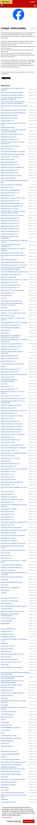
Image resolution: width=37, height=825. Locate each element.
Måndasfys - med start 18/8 (8, 277)
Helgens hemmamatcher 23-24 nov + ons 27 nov (14, 410)
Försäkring (4, 593)
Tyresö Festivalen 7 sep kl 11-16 (9, 450)
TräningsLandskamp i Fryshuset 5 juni (11, 764)
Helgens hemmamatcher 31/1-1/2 (10, 165)
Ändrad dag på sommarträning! (9, 601)
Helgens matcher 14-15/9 (8, 442)
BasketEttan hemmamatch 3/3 (9, 497)
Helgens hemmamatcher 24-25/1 (10, 170)
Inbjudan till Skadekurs (7, 741)
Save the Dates (5, 333)
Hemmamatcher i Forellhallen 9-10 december (13, 535)
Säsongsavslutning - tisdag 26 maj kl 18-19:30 (13, 110)
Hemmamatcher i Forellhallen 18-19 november (13, 543)
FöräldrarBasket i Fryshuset (8, 784)
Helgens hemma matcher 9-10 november (12, 416)
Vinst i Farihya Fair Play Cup (8, 618)
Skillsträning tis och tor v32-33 (9, 282)
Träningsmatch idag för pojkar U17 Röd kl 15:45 (14, 265)
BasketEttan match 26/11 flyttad (9, 208)
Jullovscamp (4, 585)
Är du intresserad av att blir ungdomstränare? (13, 550)
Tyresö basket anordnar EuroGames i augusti (13, 762)
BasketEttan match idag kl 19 (9, 408)
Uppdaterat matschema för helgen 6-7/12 (12, 203)
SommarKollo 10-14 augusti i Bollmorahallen (13, 779)
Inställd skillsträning (6, 295)
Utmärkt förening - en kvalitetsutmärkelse (12, 693)
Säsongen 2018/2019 (6, 609)
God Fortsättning (5, 730)
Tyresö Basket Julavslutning (8, 533)
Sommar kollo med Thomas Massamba (11, 565)
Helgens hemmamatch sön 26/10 (10, 226)
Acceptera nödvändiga (14, 821)
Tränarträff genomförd (7, 690)
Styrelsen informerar (6, 651)
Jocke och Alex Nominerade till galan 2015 (12, 792)
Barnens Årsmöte (5, 330)
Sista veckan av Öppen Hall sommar (10, 285)
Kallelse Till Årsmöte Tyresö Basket (10, 771)
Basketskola (4, 643)
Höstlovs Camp (5, 743)
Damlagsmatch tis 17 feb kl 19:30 (10, 157)
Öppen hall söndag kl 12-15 (8, 466)
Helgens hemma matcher (7, 127)
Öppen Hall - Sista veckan (8, 455)
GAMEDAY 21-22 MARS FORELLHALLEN (12, 134)
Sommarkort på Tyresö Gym (8, 711)
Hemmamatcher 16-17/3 (7, 485)
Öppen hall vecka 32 (6, 558)
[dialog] (18, 814)
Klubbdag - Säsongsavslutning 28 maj (11, 567)
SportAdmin (4, 384)
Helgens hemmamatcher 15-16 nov (10, 218)
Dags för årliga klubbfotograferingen (11, 738)
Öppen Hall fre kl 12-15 (7, 474)
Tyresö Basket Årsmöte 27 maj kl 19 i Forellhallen (14, 469)
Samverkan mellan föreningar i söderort (11, 685)
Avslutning (4, 756)
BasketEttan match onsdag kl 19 (9, 349)
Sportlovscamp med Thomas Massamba (12, 499)
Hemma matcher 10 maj (7, 315)
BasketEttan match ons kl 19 (8, 137)
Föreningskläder (5, 590)
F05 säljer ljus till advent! (7, 634)
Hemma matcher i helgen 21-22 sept (10, 439)
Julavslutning (4, 799)
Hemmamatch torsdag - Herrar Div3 (10, 369)
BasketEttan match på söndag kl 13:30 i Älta (13, 154)
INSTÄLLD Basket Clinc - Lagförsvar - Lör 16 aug (14, 279)
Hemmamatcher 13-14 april (8, 471)
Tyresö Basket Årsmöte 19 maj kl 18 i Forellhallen (14, 322)
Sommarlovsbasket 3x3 (7, 714)
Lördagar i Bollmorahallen (13, 28)
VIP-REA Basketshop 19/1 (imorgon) (11, 727)
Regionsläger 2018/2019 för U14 (9, 598)
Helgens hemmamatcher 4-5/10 (9, 234)
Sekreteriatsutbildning (7, 746)
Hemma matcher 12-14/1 (7, 519)
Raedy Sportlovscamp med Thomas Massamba (14, 374)
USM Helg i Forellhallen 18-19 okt (10, 228)
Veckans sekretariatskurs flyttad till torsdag (13, 262)
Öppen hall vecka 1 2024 (7, 525)
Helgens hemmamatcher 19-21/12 (10, 192)
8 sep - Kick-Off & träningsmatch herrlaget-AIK (13, 447)
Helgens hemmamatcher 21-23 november (12, 215)
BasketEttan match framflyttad (9, 541)
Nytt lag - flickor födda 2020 (8, 178)
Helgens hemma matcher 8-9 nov (10, 220)
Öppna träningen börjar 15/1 (8, 629)
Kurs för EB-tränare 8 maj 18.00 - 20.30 (11, 662)
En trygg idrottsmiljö (6, 621)
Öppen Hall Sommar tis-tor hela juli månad (12, 290)
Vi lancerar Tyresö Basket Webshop (10, 190)
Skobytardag (4, 698)
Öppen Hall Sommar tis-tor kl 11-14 (10, 287)
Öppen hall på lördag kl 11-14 (9, 413)
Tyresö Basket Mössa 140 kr (8, 802)
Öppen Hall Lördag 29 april (8, 570)
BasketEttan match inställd (8, 538)
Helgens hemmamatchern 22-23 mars (11, 346)
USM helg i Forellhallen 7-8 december (11, 405)
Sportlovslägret (5, 722)
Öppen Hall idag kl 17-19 (7, 293)
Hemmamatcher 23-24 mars (8, 479)
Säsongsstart (4, 705)
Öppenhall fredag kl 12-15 (8, 494)
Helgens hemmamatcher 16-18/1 (10, 172)
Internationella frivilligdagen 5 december (12, 582)
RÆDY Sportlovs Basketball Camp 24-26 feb (13, 151)
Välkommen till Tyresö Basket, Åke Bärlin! (12, 95)
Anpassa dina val (7, 817)
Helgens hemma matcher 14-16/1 (10, 371)
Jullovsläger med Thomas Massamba (11, 527)
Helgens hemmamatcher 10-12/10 (10, 231)
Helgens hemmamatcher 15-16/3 (10, 356)
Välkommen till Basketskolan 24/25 (10, 463)
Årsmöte (3, 719)
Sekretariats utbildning (7, 437)
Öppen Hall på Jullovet (7, 187)
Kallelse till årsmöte (6, 656)
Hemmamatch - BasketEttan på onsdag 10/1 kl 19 (14, 522)
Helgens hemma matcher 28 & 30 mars (11, 344)
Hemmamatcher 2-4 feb (7, 511)
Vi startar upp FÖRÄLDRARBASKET (10, 754)
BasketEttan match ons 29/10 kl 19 (10, 223)
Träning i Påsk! (5, 664)
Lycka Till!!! (4, 298)
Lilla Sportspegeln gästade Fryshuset (11, 774)
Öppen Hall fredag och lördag (9, 118)
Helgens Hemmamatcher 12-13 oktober (11, 426)
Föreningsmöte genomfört (8, 636)
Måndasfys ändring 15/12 (8, 195)
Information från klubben (7, 687)
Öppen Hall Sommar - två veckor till (10, 458)
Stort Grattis (4, 307)
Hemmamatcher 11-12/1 (7, 386)
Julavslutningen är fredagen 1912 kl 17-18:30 (13, 198)
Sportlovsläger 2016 (6, 725)
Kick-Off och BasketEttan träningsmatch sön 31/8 (14, 271)
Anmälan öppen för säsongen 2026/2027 (12, 92)
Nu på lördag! (4, 579)
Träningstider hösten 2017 (8, 646)
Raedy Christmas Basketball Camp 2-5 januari (13, 398)
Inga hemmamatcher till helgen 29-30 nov (12, 206)
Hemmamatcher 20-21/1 (7, 517)
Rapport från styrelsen (7, 649)
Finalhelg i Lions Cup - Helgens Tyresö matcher (13, 313)
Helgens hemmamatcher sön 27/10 (10, 421)
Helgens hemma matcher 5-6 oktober (11, 432)
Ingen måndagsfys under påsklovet (10, 327)
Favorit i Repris (5, 790)
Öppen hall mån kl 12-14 (7, 120)
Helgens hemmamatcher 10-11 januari (11, 175)
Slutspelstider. (5, 777)
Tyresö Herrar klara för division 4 (9, 659)
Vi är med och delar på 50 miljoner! (10, 759)
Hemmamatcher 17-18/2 (7, 502)
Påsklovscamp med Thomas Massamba (12, 482)
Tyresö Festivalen (5, 553)
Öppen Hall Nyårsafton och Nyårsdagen (11, 185)
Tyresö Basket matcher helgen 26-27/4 (11, 325)
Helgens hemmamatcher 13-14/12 (10, 200)
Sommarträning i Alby (7, 603)
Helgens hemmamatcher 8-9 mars (10, 358)
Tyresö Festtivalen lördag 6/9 (9, 259)
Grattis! (3, 733)
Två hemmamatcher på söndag (9, 115)
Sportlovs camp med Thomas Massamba (12, 364)
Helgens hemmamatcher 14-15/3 (10, 139)
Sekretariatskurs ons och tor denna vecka (12, 253)
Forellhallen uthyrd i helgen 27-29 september (13, 434)
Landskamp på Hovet (7, 631)
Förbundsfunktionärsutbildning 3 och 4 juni (12, 654)
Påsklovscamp (5, 787)
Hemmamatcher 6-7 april (7, 477)
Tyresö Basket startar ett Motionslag (11, 274)
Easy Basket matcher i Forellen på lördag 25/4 (13, 112)
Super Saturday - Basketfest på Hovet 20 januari (14, 530)
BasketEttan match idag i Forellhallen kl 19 (12, 167)
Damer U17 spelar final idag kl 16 (10, 310)
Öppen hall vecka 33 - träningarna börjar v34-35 (13, 453)
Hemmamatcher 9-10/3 (7, 491)
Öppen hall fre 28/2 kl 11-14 (8, 361)
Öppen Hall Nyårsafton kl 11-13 (9, 389)
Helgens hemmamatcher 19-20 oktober (11, 424)
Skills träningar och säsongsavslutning (11, 301)
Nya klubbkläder (5, 623)
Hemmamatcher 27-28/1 (7, 514)
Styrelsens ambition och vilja (8, 735)
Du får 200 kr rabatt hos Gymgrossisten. (11, 667)
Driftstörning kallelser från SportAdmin (11, 429)
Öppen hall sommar (6, 461)
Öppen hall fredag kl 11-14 (8, 149)
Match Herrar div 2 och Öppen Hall (10, 587)
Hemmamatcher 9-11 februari (9, 509)
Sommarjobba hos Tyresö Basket (10, 146)
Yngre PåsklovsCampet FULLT (9, 782)
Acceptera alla (28, 821)
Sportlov (3, 366)
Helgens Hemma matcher (8, 159)
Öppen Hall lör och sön (7, 418)
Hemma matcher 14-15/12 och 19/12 (11, 396)
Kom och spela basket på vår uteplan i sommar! (14, 606)
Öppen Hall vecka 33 (6, 555)
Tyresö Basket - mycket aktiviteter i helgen (12, 445)
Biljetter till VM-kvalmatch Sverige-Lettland (12, 611)
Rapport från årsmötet (7, 717)
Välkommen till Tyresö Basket (9, 751)
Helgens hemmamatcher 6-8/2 (9, 162)
